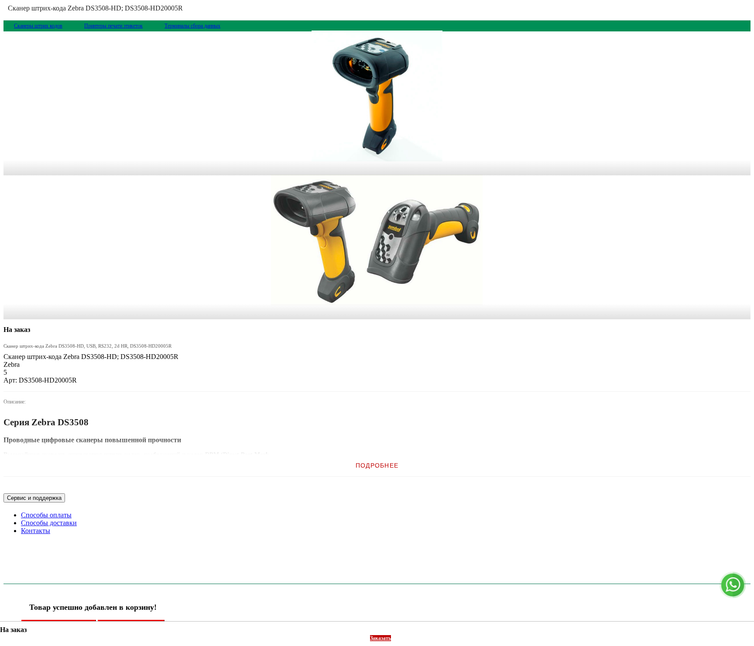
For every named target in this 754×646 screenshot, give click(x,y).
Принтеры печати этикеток (113, 26)
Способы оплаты (46, 515)
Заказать (380, 638)
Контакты (35, 530)
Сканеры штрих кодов (38, 26)
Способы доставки (49, 522)
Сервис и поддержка (34, 498)
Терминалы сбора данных (192, 26)
